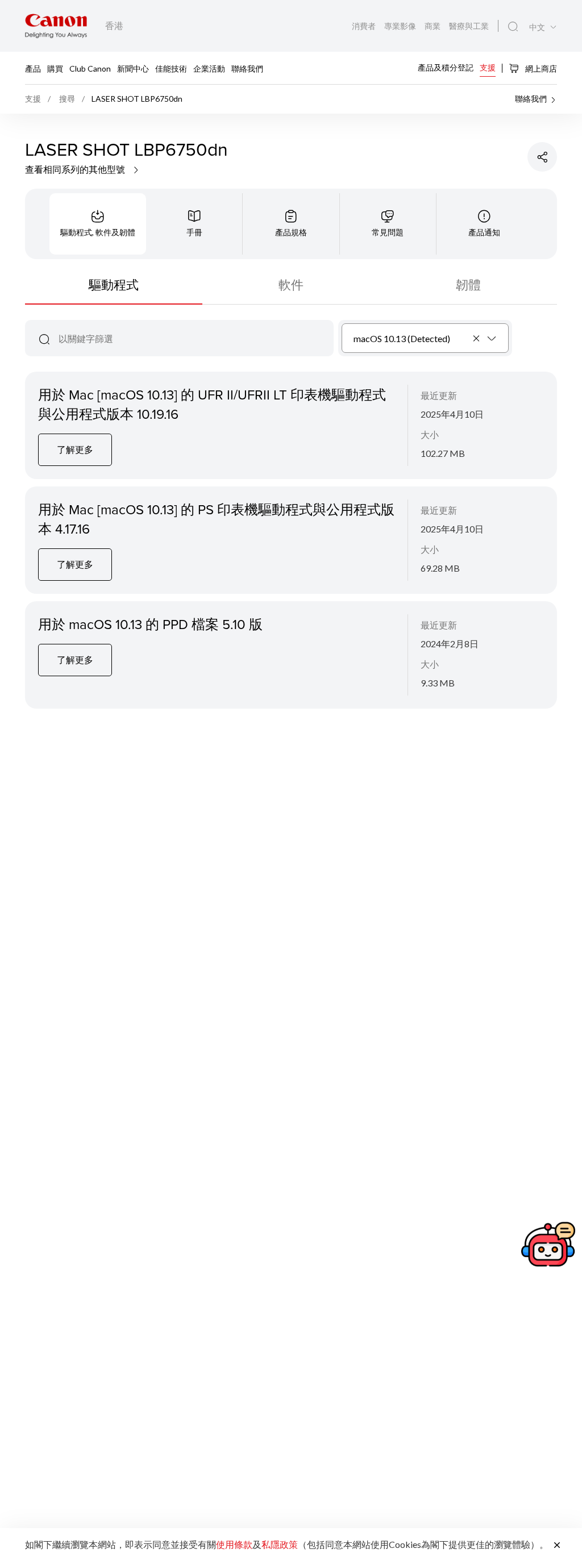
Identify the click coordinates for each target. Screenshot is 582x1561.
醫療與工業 (469, 26)
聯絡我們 (247, 68)
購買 (55, 68)
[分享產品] (542, 157)
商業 (433, 26)
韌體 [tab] (468, 284)
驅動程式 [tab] (114, 284)
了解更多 (75, 449)
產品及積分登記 (445, 67)
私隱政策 (279, 1544)
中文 (537, 27)
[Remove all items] (476, 338)
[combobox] (425, 338)
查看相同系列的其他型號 (76, 169)
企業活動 (209, 68)
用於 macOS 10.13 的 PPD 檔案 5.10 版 (150, 624)
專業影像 (401, 26)
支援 (488, 67)
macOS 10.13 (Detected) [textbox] (402, 338)
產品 (33, 68)
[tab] (97, 224)
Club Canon (90, 68)
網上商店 (540, 68)
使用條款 (234, 1544)
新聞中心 (133, 68)
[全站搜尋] (513, 26)
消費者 (364, 26)
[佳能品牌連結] (56, 26)
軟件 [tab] (291, 284)
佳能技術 (171, 68)
